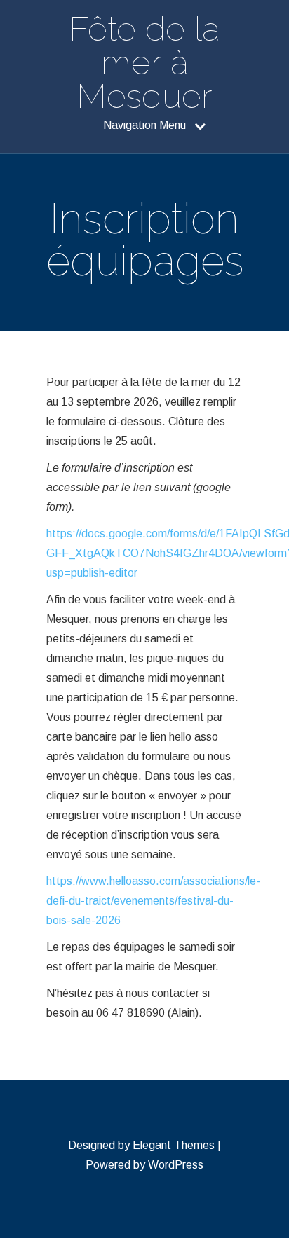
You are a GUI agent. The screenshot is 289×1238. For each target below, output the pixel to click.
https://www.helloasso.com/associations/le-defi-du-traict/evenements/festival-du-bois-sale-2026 (153, 900)
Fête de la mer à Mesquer (144, 62)
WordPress (175, 1165)
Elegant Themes (174, 1145)
